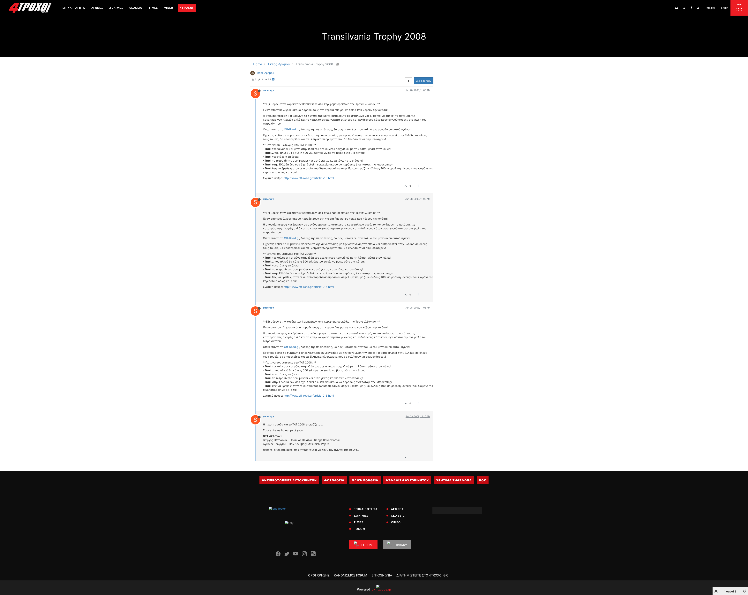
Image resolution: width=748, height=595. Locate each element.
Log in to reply (423, 80)
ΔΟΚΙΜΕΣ (361, 515)
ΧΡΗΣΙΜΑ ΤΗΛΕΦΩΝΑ (454, 480)
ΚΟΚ (482, 480)
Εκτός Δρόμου (265, 72)
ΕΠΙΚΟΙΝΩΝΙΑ (381, 575)
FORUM (359, 528)
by (366, 589)
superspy (268, 90)
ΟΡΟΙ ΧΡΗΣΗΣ (319, 575)
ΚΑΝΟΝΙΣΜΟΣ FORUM (350, 575)
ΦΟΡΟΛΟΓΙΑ (334, 480)
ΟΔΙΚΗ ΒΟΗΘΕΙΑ (365, 480)
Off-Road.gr (291, 129)
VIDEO (396, 522)
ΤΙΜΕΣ (358, 522)
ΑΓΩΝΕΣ (397, 509)
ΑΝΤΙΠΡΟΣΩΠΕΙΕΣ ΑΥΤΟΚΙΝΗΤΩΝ (289, 480)
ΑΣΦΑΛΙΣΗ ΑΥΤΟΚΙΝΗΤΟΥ (407, 480)
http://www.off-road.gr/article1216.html (309, 178)
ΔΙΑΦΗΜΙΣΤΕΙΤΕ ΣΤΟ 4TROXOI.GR (422, 575)
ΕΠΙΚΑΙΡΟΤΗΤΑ (366, 509)
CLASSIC (398, 515)
